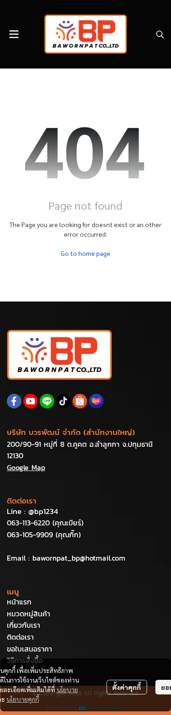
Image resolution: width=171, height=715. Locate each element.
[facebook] (14, 401)
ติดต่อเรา (20, 636)
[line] (47, 401)
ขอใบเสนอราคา (29, 648)
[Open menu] (14, 34)
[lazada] (96, 401)
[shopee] (80, 401)
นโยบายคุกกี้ (22, 699)
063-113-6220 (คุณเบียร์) (45, 522)
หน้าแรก (19, 601)
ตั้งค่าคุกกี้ (126, 687)
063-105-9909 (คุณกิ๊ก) (44, 534)
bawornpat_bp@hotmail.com (78, 557)
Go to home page (85, 253)
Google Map (26, 467)
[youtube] (30, 401)
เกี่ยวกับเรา (23, 625)
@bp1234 (43, 511)
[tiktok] (63, 401)
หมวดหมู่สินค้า (28, 613)
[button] (160, 34)
